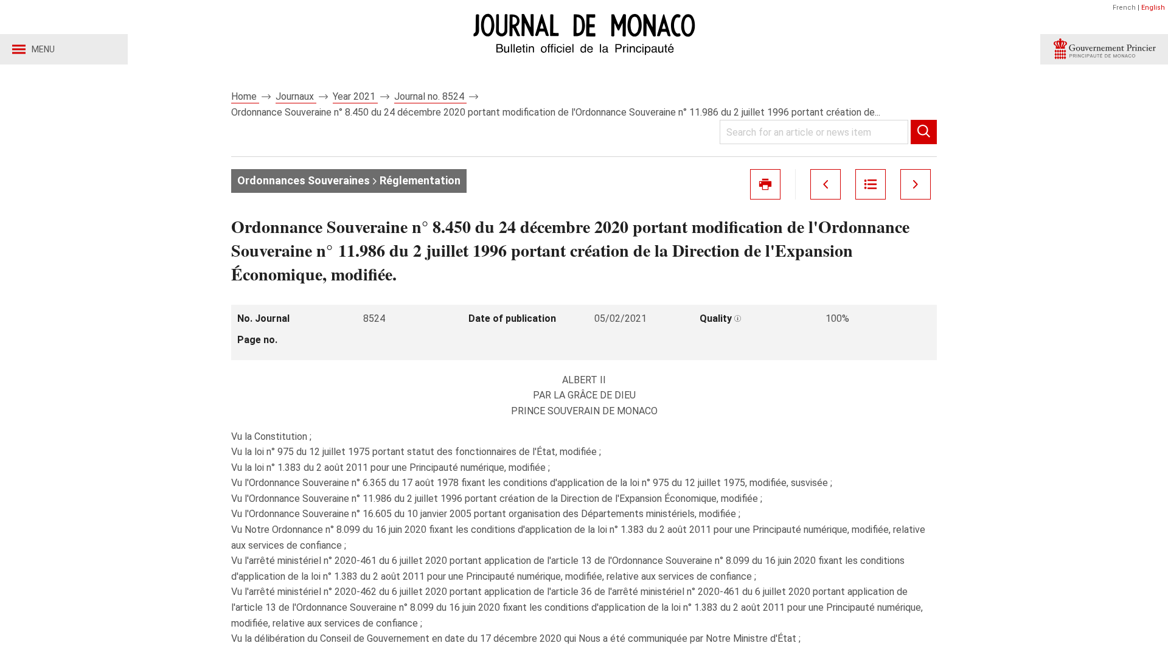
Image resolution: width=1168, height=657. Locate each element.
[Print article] (765, 184)
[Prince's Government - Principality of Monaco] (1104, 49)
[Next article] (915, 184)
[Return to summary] (870, 184)
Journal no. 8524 (430, 96)
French (1124, 8)
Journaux (296, 96)
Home (245, 96)
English (1153, 8)
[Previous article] (825, 184)
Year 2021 (355, 96)
